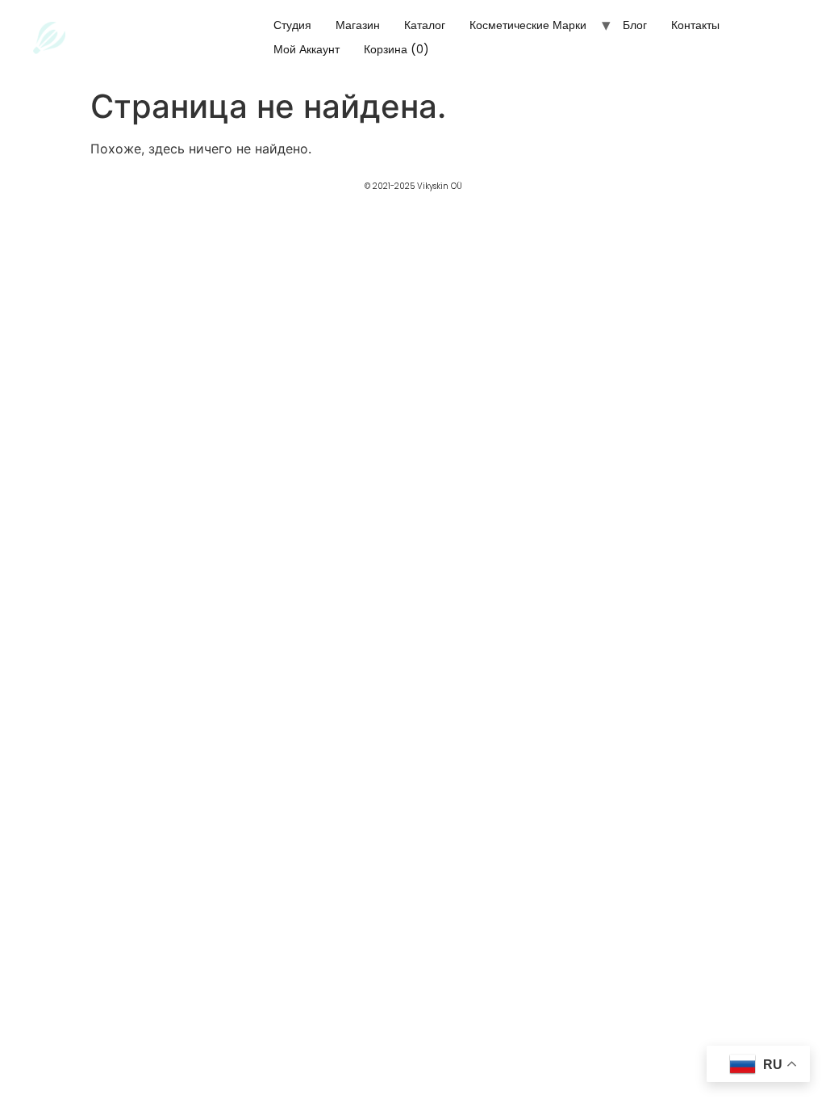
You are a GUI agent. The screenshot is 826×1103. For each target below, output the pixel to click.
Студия (292, 25)
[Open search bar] (469, 54)
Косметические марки (527, 25)
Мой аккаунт (306, 49)
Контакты (695, 25)
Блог (635, 25)
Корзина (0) (396, 49)
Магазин (358, 25)
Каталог (424, 25)
